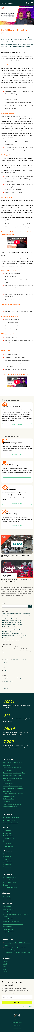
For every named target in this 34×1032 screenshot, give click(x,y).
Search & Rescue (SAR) (8, 635)
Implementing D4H (9, 838)
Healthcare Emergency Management (11, 627)
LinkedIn (6, 659)
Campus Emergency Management (11, 616)
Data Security (8, 862)
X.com (4, 966)
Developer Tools (9, 843)
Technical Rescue (6, 638)
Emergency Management (11, 823)
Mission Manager (7, 912)
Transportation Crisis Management (22, 638)
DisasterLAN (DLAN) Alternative (11, 921)
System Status (8, 856)
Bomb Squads (26, 613)
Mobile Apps (8, 859)
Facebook (6, 663)
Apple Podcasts (8, 678)
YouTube (6, 670)
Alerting (7, 885)
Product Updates (9, 841)
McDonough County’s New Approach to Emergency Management (15, 949)
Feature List (8, 867)
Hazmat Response (17, 624)
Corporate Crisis (26, 616)
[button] (27, 3)
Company (7, 896)
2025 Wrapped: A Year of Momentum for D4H (17, 952)
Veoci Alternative (7, 926)
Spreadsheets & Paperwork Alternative (13, 924)
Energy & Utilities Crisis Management (12, 622)
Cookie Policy (17, 1025)
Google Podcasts (8, 681)
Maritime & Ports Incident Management (12, 633)
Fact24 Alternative (7, 906)
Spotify (19, 678)
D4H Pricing (8, 899)
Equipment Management (11, 887)
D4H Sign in (8, 854)
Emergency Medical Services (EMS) (11, 620)
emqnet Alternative (8, 919)
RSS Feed (6, 688)
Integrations (8, 864)
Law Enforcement (7, 631)
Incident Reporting (9, 880)
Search (3, 603)
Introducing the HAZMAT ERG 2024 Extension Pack (17, 944)
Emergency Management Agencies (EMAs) (13, 618)
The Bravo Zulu (9, 836)
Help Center (8, 830)
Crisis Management (10, 820)
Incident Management (10, 877)
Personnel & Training (10, 882)
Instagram (15, 659)
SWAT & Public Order (21, 635)
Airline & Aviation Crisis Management (11, 613)
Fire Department (6, 624)
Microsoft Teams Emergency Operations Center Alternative (15, 915)
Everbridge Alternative (8, 909)
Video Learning (8, 833)
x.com (24, 659)
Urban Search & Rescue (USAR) (10, 640)
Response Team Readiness (12, 817)
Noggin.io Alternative (8, 932)
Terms (17, 1020)
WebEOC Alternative (8, 929)
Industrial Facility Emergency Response (12, 629)
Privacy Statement (27, 1006)
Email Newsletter (9, 846)
